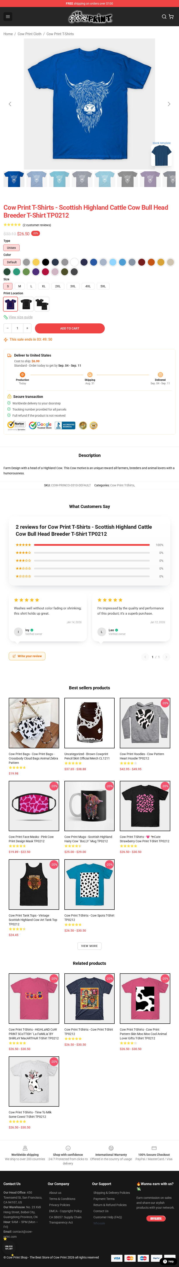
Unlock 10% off (9, 1247)
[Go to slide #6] (127, 179)
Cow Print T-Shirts (60, 34)
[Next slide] (168, 104)
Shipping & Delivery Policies (111, 1192)
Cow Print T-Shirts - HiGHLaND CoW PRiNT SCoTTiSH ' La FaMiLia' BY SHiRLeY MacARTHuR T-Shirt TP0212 (34, 1034)
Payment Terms (104, 1199)
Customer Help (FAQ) (107, 1217)
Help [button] (171, 1261)
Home (8, 34)
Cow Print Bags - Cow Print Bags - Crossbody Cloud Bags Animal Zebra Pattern (33, 758)
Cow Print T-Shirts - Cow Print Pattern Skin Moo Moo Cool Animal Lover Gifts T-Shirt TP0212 (143, 1034)
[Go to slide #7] (150, 179)
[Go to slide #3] (59, 179)
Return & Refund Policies (110, 1205)
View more (89, 946)
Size (6, 279)
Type (6, 241)
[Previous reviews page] (145, 657)
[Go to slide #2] (36, 179)
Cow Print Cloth (29, 34)
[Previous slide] (10, 104)
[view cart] (171, 16)
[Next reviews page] (166, 657)
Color (7, 255)
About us (55, 1192)
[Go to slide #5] (104, 179)
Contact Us (100, 1211)
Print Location (13, 293)
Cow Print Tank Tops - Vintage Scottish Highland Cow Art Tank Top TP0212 (33, 920)
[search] (164, 16)
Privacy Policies (59, 1205)
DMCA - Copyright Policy (65, 1211)
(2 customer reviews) (37, 225)
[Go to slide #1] (13, 179)
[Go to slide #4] (82, 179)
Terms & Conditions (62, 1199)
